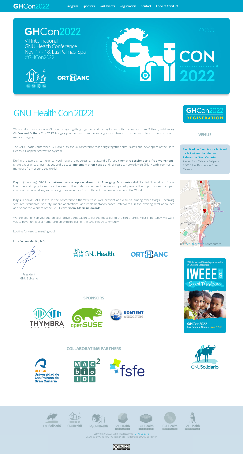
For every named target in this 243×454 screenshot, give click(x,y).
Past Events (107, 6)
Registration (128, 6)
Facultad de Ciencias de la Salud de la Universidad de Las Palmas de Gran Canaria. (205, 153)
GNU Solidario (142, 433)
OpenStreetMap (193, 244)
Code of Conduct (167, 6)
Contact (146, 6)
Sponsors (89, 6)
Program (72, 6)
